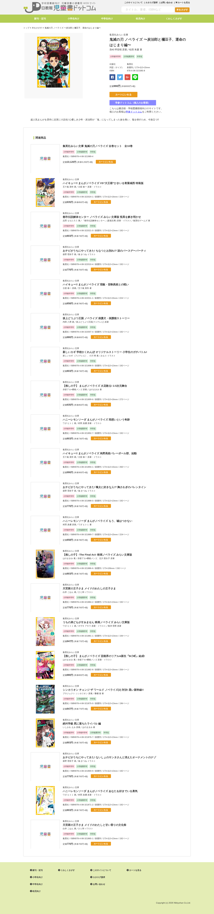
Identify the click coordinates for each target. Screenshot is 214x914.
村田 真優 (82, 423)
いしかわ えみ (69, 727)
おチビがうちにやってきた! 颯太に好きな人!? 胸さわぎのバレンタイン (104, 487)
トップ (26, 28)
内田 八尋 (67, 322)
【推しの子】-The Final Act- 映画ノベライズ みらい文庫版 (97, 554)
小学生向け (73, 18)
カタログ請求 (151, 2)
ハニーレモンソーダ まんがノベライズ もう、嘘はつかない (97, 520)
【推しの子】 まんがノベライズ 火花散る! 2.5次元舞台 (95, 385)
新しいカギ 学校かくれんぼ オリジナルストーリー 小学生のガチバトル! (105, 352)
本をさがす (182, 9)
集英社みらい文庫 (118, 34)
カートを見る (135, 870)
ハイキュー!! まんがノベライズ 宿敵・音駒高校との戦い (96, 284)
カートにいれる (123, 94)
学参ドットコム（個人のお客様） (132, 102)
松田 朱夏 (134, 49)
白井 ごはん (68, 592)
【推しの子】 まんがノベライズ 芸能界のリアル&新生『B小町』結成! (104, 656)
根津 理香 (112, 626)
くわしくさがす (174, 18)
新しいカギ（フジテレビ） (75, 356)
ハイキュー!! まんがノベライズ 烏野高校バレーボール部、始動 (100, 453)
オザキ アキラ (84, 626)
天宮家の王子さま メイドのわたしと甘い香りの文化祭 (94, 824)
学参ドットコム (134, 112)
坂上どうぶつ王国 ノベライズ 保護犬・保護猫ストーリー (96, 318)
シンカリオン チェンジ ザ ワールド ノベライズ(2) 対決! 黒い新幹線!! (103, 689)
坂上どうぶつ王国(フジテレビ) (90, 322)
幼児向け (140, 18)
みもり (104, 356)
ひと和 (81, 592)
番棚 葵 (97, 693)
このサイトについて (133, 2)
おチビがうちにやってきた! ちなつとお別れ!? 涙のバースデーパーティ (104, 250)
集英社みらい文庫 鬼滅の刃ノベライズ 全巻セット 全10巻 (98, 146)
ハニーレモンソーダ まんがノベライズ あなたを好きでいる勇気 (100, 791)
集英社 (130, 64)
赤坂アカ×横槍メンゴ (72, 389)
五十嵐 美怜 (68, 187)
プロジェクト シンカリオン (75, 693)
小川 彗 (92, 356)
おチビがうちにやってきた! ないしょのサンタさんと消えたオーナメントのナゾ (109, 757)
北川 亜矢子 (104, 558)
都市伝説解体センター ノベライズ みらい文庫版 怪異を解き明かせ (102, 216)
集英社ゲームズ (140, 220)
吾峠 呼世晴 (115, 49)
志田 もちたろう (70, 220)
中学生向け (107, 18)
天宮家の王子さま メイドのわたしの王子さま (89, 588)
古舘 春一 (82, 187)
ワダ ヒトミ (68, 423)
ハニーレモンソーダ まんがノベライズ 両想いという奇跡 (96, 419)
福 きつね (82, 254)
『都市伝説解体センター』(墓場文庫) (99, 220)
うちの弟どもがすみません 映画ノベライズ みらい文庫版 (96, 622)
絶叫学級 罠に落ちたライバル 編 (82, 723)
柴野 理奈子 (68, 254)
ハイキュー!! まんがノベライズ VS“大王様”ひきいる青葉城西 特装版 (103, 183)
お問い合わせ (166, 2)
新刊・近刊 (40, 18)
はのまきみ (94, 389)
